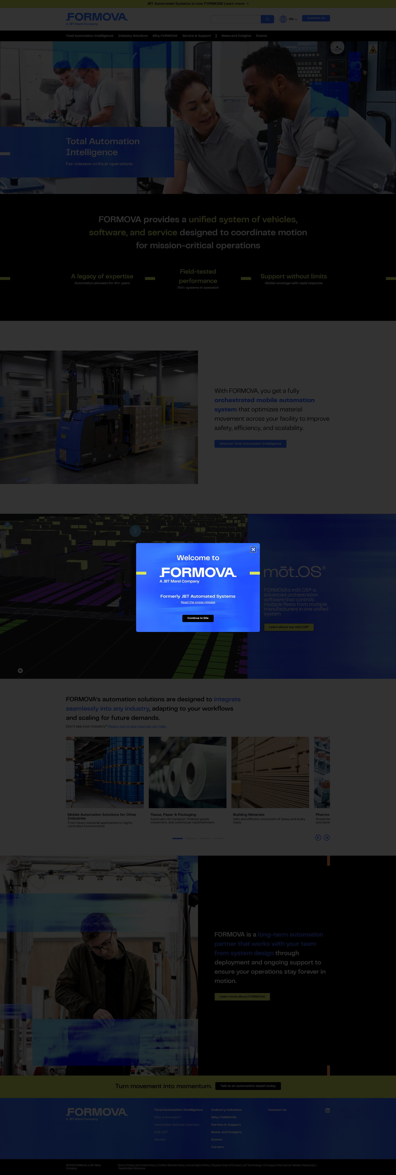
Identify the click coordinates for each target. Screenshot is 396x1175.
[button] (253, 549)
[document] (198, 587)
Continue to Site (198, 618)
